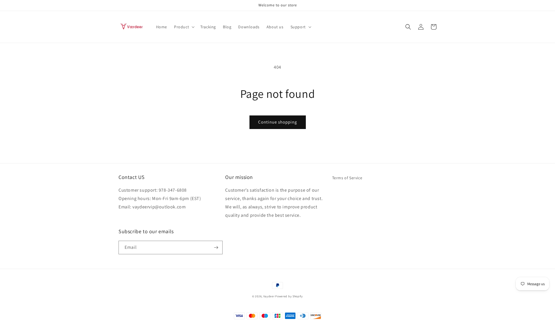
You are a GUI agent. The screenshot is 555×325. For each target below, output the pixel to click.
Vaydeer (269, 296)
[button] (184, 27)
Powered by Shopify (289, 296)
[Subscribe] (216, 247)
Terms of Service (347, 177)
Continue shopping (277, 122)
